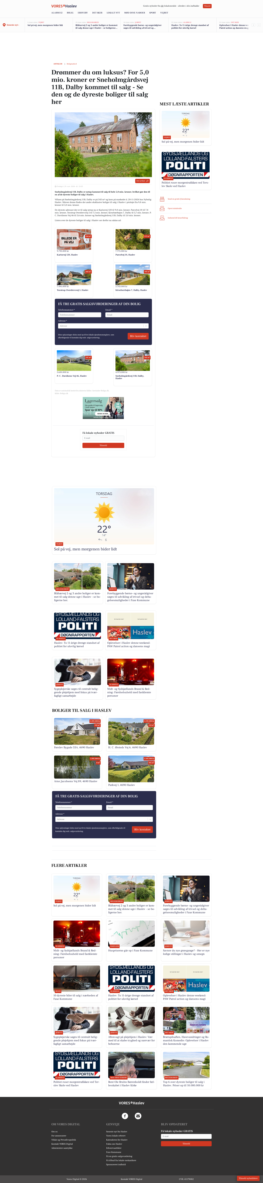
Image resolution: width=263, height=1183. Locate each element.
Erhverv (83, 12)
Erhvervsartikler (113, 1148)
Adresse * (62, 320)
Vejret (164, 12)
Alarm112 (56, 12)
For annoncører (58, 1135)
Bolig (70, 12)
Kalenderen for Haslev (117, 1139)
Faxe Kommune (113, 1152)
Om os (54, 1131)
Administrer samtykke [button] (61, 1148)
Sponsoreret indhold (116, 1164)
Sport (152, 12)
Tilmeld (207, 6)
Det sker (97, 12)
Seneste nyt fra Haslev (116, 1131)
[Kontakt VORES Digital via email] (138, 1116)
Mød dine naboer (134, 12)
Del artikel (140, 181)
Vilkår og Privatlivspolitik (63, 1139)
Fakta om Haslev (114, 1144)
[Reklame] (103, 408)
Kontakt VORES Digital (62, 1144)
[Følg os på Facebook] (125, 1116)
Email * (108, 309)
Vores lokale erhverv (116, 1135)
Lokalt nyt (113, 12)
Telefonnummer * (66, 309)
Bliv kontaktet (138, 336)
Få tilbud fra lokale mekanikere (121, 1160)
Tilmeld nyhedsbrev (248, 1178)
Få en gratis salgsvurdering (119, 1156)
